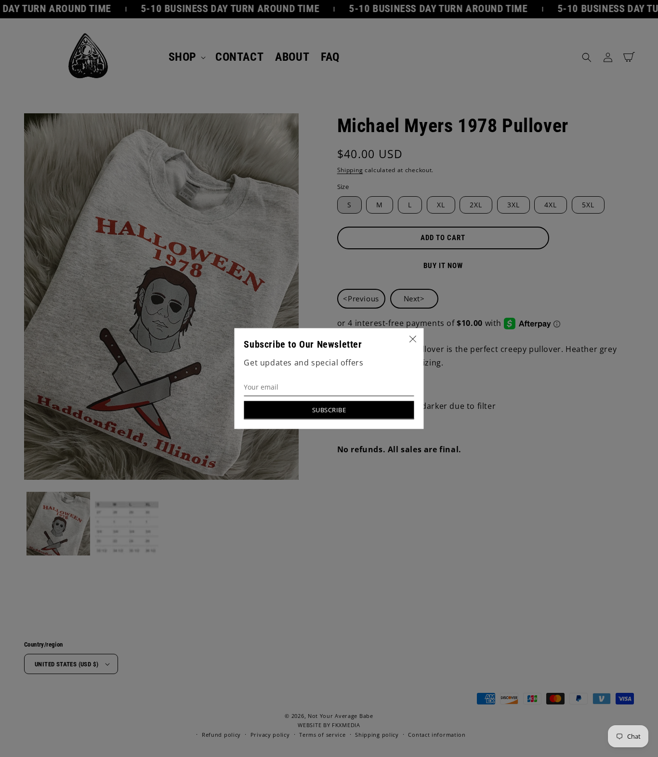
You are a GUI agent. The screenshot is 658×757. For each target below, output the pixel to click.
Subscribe (329, 409)
